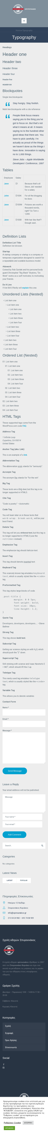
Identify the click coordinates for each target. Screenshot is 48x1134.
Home (18, 30)
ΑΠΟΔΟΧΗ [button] (9, 1128)
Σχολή (8, 1026)
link (25, 455)
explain (25, 288)
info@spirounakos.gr (17, 913)
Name (6, 707)
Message (7, 731)
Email (6, 719)
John (6, 195)
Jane (6, 183)
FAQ (24, 426)
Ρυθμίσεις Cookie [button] (12, 1123)
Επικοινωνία (11, 1047)
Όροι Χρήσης (11, 1040)
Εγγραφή (9, 1033)
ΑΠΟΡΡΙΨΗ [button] (28, 1123)
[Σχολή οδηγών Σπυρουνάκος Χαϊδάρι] (24, 9)
